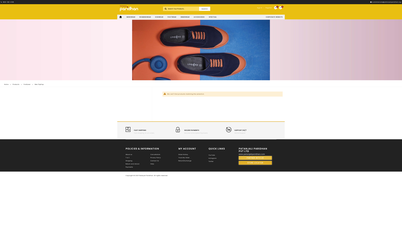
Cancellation (155, 154)
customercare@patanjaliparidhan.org (386, 2)
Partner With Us (255, 158)
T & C (128, 158)
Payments (129, 167)
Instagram (213, 158)
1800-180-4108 (8, 2)
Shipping (129, 161)
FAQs (152, 164)
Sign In (259, 8)
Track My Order (184, 158)
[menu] (201, 17)
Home (6, 84)
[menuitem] (120, 17)
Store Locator (255, 163)
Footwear (27, 84)
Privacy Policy (155, 158)
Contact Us (154, 161)
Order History (183, 154)
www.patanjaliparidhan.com (252, 154)
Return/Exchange (184, 161)
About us (129, 154)
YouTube (212, 155)
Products (16, 84)
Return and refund (132, 164)
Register (269, 8)
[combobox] (186, 9)
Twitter (211, 161)
